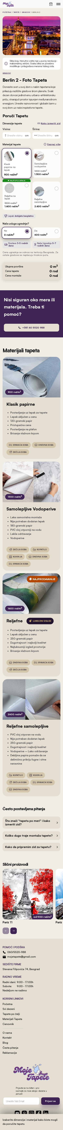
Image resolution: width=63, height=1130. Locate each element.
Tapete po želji (11, 1014)
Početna (7, 12)
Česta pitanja (10, 1047)
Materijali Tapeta (12, 1019)
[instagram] (31, 1113)
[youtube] (17, 1113)
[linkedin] (45, 1113)
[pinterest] (24, 1113)
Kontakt (7, 1037)
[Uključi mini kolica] (50, 4)
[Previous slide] (6, 931)
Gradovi (26, 12)
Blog (5, 1042)
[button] (31, 822)
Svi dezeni (9, 1009)
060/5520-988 (16, 952)
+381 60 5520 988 (33, 327)
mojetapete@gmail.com (21, 956)
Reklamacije (10, 1052)
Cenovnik (8, 1024)
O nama (7, 1032)
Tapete (16, 12)
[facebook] (38, 1113)
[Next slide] (13, 931)
